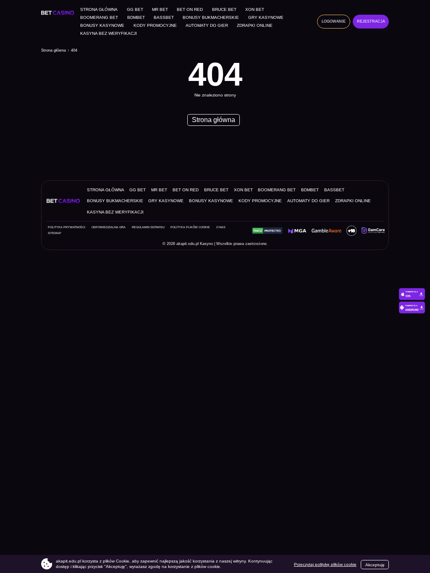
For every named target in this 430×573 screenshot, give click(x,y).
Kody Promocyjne (155, 25)
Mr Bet (160, 10)
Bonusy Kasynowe (102, 25)
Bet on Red (190, 10)
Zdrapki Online (255, 25)
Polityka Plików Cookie (190, 227)
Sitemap (54, 233)
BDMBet (136, 18)
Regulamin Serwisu (148, 227)
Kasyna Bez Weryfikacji (108, 33)
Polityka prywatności (66, 227)
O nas (220, 227)
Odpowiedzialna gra (109, 227)
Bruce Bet (224, 10)
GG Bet (135, 10)
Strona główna (99, 10)
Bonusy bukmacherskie (211, 18)
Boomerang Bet (99, 18)
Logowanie (334, 21)
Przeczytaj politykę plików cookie (325, 564)
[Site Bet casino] (59, 12)
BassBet (164, 18)
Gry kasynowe (265, 18)
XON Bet (254, 10)
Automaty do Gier (207, 25)
